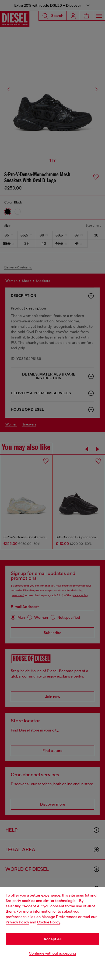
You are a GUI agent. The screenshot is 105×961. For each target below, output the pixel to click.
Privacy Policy (17, 922)
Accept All (52, 939)
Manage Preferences (59, 917)
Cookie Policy (48, 922)
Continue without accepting (52, 953)
